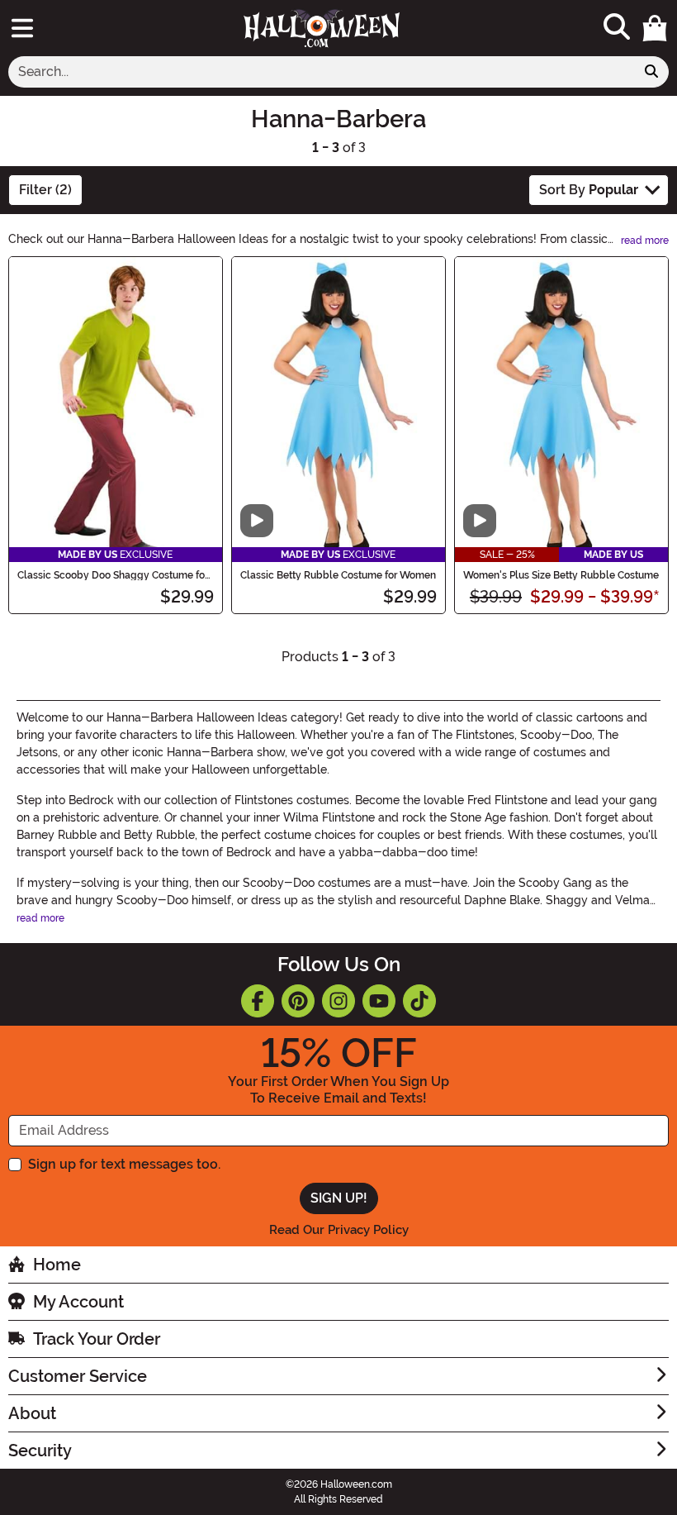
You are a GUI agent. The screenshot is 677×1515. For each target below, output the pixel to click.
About (32, 1413)
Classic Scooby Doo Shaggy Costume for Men (112, 575)
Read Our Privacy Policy (339, 1229)
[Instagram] (338, 1000)
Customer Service (77, 1376)
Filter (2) (45, 190)
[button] (654, 28)
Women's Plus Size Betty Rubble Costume (561, 575)
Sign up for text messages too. (124, 1164)
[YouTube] (378, 1000)
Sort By (588, 190)
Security (40, 1450)
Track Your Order (96, 1339)
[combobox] (321, 72)
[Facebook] (257, 1000)
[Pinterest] (298, 1000)
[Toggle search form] (616, 27)
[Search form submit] (651, 72)
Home (57, 1264)
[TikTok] (419, 1000)
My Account (78, 1302)
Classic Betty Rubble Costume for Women (338, 575)
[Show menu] (22, 28)
